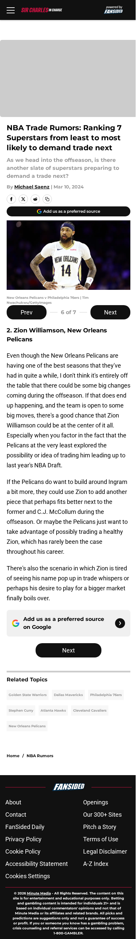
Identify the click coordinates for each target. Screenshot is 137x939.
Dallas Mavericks (68, 695)
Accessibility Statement (36, 863)
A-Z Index (95, 863)
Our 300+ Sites (102, 814)
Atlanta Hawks (53, 710)
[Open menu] (11, 10)
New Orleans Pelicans (27, 726)
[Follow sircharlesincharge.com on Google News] (120, 623)
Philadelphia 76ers (106, 695)
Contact (15, 814)
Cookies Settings (27, 876)
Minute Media (39, 893)
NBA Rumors (40, 755)
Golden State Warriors (28, 695)
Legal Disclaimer (105, 851)
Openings (95, 802)
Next (110, 312)
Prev (27, 312)
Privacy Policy (23, 839)
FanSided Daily (25, 826)
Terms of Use (100, 839)
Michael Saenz (32, 187)
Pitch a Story (99, 826)
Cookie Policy (23, 851)
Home (13, 755)
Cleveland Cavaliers (89, 710)
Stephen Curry (21, 710)
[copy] (47, 199)
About (13, 802)
